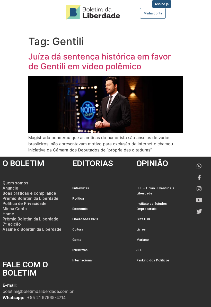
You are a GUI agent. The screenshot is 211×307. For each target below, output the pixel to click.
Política (78, 198)
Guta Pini (143, 219)
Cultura (77, 229)
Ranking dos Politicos (153, 260)
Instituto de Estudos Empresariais (151, 206)
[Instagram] (199, 188)
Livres (141, 229)
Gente (77, 240)
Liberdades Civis (85, 219)
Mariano (142, 240)
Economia (79, 209)
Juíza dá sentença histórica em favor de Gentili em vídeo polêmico (99, 61)
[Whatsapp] (199, 166)
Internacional (82, 260)
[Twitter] (199, 211)
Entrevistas (80, 188)
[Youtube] (199, 200)
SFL (139, 250)
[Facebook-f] (199, 177)
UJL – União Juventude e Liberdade (155, 190)
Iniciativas (79, 250)
